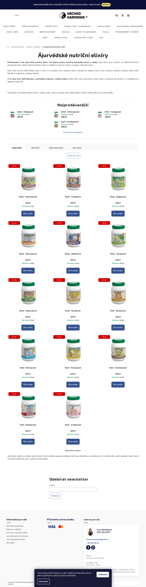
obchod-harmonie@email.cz (97, 539)
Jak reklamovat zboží (15, 539)
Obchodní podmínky (14, 526)
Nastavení (43, 581)
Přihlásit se (55, 496)
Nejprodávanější (56, 148)
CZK (16, 15)
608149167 (92, 543)
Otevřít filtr (72, 156)
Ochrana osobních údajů (16, 532)
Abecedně (77, 148)
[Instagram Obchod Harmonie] (93, 547)
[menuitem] (9, 26)
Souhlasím (102, 574)
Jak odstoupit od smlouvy (17, 536)
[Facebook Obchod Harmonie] (88, 547)
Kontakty (10, 542)
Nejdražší (35, 148)
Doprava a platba (13, 529)
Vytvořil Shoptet (132, 583)
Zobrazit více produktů (72, 132)
